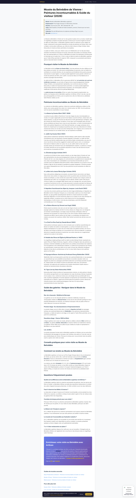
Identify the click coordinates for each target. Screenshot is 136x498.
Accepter (88, 494)
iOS (51, 461)
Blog (91, 1)
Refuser (81, 494)
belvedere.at (54, 33)
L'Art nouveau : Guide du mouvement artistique (56, 489)
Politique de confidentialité (56, 495)
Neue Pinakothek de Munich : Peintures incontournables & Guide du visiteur (64, 474)
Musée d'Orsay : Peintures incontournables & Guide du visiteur (60, 477)
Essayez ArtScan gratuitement (74, 458)
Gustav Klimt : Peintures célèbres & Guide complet (57, 487)
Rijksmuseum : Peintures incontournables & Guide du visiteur (60, 480)
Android (57, 461)
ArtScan (42, 2)
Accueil (86, 1)
